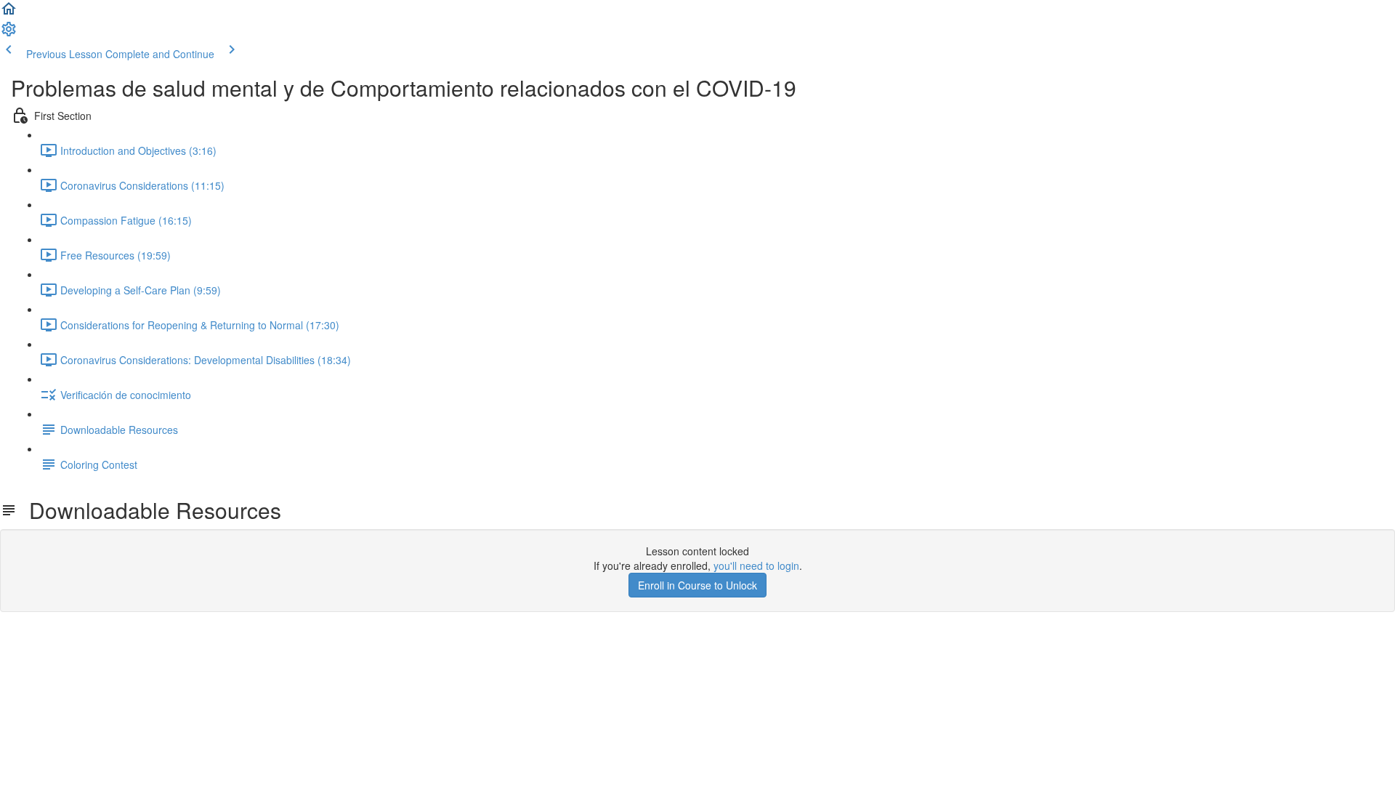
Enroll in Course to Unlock (697, 585)
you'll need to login (756, 565)
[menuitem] (8, 33)
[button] (8, 13)
